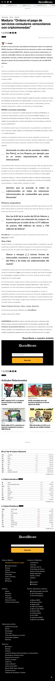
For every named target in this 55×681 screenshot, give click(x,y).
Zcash (9, 464)
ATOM (3, 526)
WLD (3, 520)
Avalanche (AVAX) (37, 617)
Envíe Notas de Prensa (37, 569)
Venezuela (16, 17)
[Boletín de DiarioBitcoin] (16, 33)
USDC (3, 460)
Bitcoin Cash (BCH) (37, 609)
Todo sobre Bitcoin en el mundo (15, 635)
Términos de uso (10, 670)
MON (3, 515)
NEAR (3, 497)
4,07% (45, 5)
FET (2, 484)
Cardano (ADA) (36, 613)
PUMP (3, 499)
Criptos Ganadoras (10, 479)
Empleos (33, 578)
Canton (9, 488)
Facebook (34, 582)
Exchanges (8, 574)
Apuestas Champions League (14, 563)
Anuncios (33, 565)
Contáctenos (34, 563)
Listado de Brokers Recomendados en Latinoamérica (21, 653)
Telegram (34, 584)
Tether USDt (10, 454)
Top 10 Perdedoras (37, 595)
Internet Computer (14, 513)
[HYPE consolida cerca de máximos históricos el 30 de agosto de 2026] (40, 391)
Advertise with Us (35, 567)
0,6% (2, 5)
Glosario (7, 579)
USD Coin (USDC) (37, 606)
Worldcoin (12, 520)
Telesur (23, 306)
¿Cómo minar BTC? (11, 666)
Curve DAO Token (14, 522)
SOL (2, 462)
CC (2, 488)
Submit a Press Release (37, 571)
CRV (2, 522)
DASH (3, 486)
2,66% (16, 5)
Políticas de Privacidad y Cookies (15, 672)
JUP (2, 516)
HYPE (9, 5)
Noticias (11, 17)
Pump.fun (9, 499)
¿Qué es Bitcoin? (10, 664)
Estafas (7, 570)
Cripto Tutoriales (10, 576)
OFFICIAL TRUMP (14, 509)
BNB (2, 468)
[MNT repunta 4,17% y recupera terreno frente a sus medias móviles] (13, 391)
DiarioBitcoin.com (50, 474)
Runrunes (17, 306)
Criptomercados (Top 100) (39, 591)
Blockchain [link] (4, 237)
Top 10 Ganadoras (37, 593)
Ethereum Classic (14, 524)
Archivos (8, 651)
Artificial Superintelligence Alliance (13, 484)
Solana (9, 462)
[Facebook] (6, 33)
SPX (2, 493)
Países (7, 591)
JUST (12, 511)
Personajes (8, 633)
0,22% (32, 5)
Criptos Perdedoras (10, 506)
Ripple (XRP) (35, 604)
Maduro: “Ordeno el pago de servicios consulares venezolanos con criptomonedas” (26, 23)
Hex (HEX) (34, 615)
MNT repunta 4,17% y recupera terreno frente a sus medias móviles (12, 402)
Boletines (8, 639)
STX (2, 518)
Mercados (8, 593)
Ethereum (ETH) (36, 602)
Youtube (28, 306)
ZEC (38, 5)
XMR (51, 5)
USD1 (3, 471)
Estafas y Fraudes (10, 659)
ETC (2, 524)
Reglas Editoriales (35, 573)
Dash (8, 486)
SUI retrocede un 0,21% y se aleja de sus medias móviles (40, 426)
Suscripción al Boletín (12, 637)
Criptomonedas (4, 17)
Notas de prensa (10, 600)
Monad (12, 515)
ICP (2, 513)
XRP (2, 466)
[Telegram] (13, 33)
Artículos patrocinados (12, 602)
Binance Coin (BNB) (37, 619)
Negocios (8, 595)
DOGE (22, 5)
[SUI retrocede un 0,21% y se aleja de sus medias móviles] (42, 415)
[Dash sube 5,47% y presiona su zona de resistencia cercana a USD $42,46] (13, 415)
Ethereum (9, 458)
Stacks (12, 518)
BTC (2, 456)
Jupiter (12, 516)
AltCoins (3, 398)
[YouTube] (10, 33)
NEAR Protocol (10, 497)
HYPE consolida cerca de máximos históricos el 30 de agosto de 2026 (38, 402)
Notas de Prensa (10, 572)
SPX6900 (9, 493)
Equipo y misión (35, 575)
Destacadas (9, 631)
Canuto (10, 43)
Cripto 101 (8, 662)
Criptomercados (11, 566)
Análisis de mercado (32, 398)
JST (2, 511)
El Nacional (10, 306)
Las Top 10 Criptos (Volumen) (14, 452)
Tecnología (8, 598)
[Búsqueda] (5, 2)
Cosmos (12, 526)
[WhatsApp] (4, 33)
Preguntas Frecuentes (12, 657)
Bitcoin (9, 456)
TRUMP (3, 509)
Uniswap (9, 482)
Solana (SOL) (35, 611)
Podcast (9, 581)
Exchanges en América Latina (14, 655)
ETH (2, 458)
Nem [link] (18, 272)
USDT (3, 454)
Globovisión (35, 306)
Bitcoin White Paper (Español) (14, 668)
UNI (2, 482)
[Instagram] (8, 33)
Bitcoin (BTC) (35, 600)
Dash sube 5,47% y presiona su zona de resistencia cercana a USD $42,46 (12, 427)
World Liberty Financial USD (12, 471)
